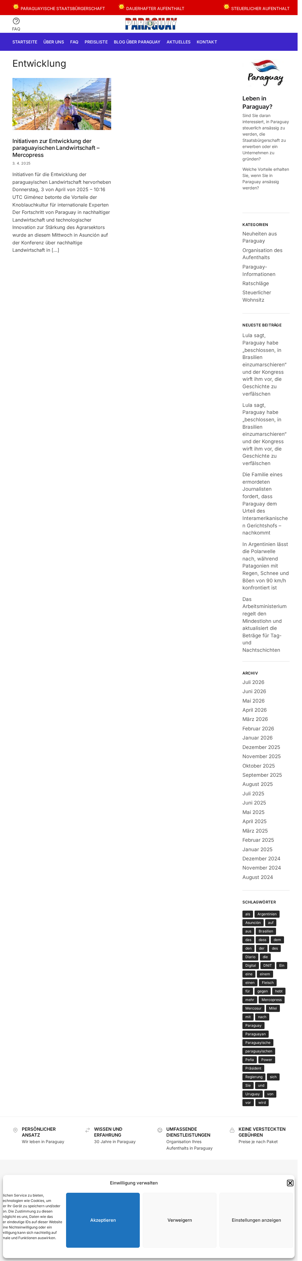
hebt (279, 991)
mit (248, 1017)
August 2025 (257, 784)
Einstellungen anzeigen (256, 1220)
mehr (249, 999)
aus (248, 931)
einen (250, 982)
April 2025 (254, 821)
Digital (250, 965)
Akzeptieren (103, 1220)
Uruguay (252, 1094)
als (247, 914)
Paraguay (253, 1025)
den (248, 948)
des (275, 948)
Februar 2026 (258, 729)
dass (262, 939)
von (270, 1094)
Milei (273, 1008)
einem (265, 974)
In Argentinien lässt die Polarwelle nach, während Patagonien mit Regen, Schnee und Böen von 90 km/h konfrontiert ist (265, 566)
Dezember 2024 (261, 859)
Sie (248, 1085)
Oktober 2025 (258, 766)
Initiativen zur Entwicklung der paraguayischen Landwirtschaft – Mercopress (56, 148)
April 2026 (254, 710)
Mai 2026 (253, 701)
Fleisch (268, 982)
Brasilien (266, 931)
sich (273, 1077)
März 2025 (255, 831)
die (265, 957)
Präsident (253, 1068)
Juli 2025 (253, 794)
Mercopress (272, 999)
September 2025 (262, 775)
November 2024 (261, 868)
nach (262, 1017)
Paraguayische (257, 1042)
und (261, 1085)
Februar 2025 (258, 840)
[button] (290, 1183)
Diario (250, 957)
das (248, 939)
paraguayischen (258, 1051)
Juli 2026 (253, 682)
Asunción (253, 922)
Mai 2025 (253, 812)
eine (248, 974)
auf (270, 922)
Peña (249, 1059)
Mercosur (253, 1008)
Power (266, 1059)
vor (248, 1102)
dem (277, 939)
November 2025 (261, 756)
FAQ (16, 28)
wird (262, 1102)
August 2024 (257, 877)
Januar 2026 (257, 738)
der (262, 948)
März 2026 (255, 719)
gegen (262, 991)
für (247, 991)
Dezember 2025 (261, 747)
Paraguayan (255, 1034)
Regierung (253, 1077)
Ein (281, 965)
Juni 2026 (254, 691)
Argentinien (267, 914)
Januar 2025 (257, 849)
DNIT (267, 965)
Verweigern (180, 1220)
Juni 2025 (254, 803)
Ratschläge (255, 283)
